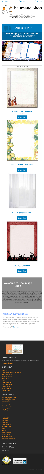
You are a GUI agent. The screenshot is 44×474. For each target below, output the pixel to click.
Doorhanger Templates (8, 438)
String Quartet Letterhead (22, 111)
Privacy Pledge (6, 382)
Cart (23, 1)
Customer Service (7, 376)
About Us (4, 370)
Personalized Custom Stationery (11, 372)
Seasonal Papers (7, 404)
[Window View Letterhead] (22, 191)
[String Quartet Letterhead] (22, 87)
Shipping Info (6, 386)
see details (29, 36)
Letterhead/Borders (7, 436)
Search (39, 1)
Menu (5, 1)
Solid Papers (5, 422)
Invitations (5, 410)
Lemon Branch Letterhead (22, 164)
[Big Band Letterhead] (22, 241)
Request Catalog (7, 363)
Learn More (22, 117)
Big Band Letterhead (22, 265)
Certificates (5, 420)
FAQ (3, 380)
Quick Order (5, 378)
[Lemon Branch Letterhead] (22, 140)
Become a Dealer (7, 384)
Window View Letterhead (22, 212)
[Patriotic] (22, 51)
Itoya (3, 428)
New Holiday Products (8, 400)
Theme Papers (6, 402)
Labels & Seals (6, 426)
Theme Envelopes (7, 406)
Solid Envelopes (6, 424)
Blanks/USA (5, 418)
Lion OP (4, 430)
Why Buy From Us (7, 374)
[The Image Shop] (22, 9)
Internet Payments (6, 464)
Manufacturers (6, 434)
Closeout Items (6, 432)
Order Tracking (6, 388)
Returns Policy (6, 390)
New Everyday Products (9, 398)
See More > (16, 327)
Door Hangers (6, 408)
